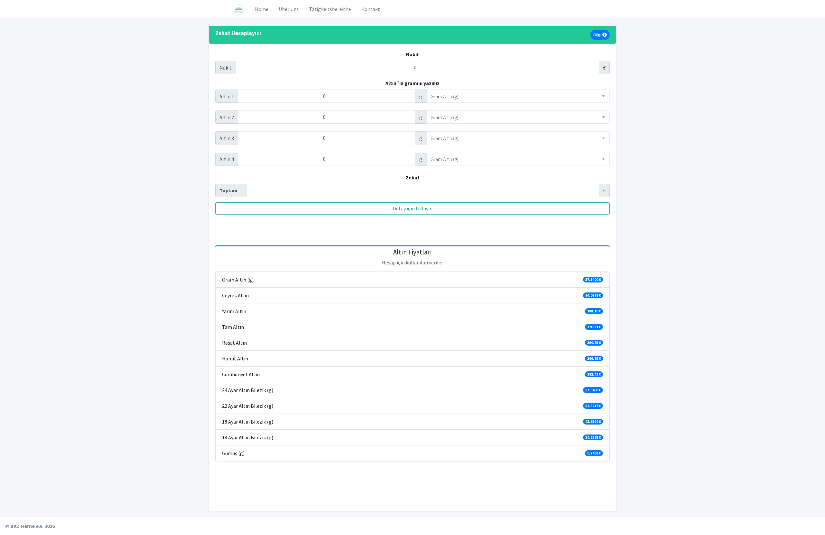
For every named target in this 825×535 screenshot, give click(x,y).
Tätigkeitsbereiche (330, 9)
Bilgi (597, 35)
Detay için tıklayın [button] (412, 208)
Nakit (412, 54)
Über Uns (289, 9)
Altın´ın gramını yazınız (412, 83)
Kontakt (370, 9)
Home (261, 9)
